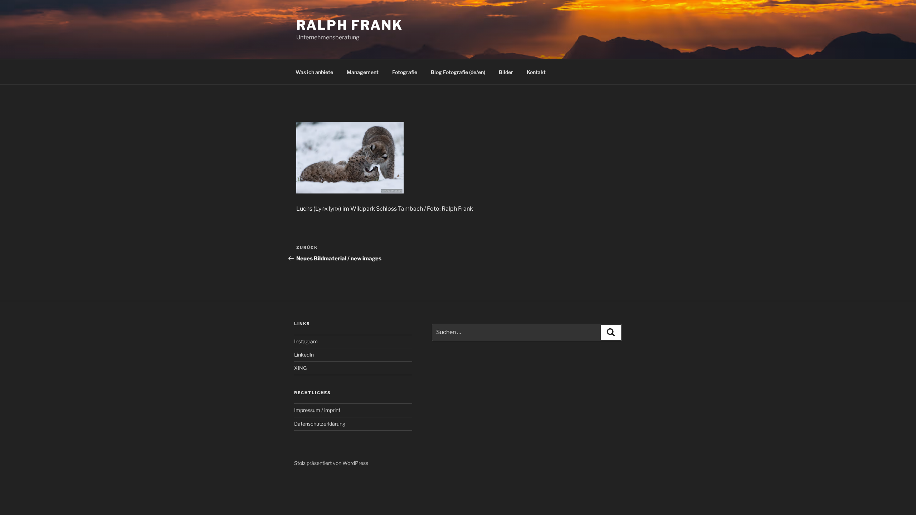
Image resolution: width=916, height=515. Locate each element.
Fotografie (404, 72)
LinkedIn (304, 355)
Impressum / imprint (317, 410)
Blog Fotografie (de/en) (458, 72)
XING (300, 368)
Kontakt (536, 72)
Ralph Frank (349, 25)
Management (363, 72)
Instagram (306, 341)
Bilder (506, 72)
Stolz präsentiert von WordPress (331, 463)
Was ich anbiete (314, 72)
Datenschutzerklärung (319, 424)
